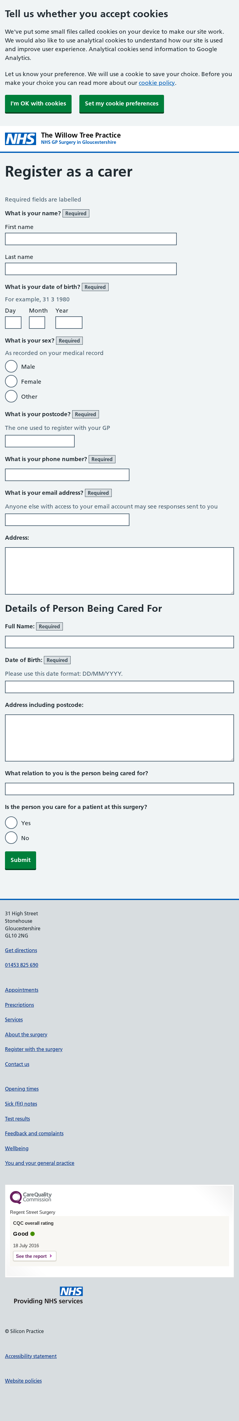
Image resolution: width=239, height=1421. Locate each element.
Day (10, 310)
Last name (19, 256)
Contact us (17, 1064)
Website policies (23, 1381)
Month (38, 310)
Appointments (21, 990)
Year (61, 310)
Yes (25, 823)
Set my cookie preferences (121, 103)
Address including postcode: (44, 704)
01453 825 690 (21, 965)
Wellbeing (17, 1148)
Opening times (22, 1089)
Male (28, 366)
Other (29, 396)
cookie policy (157, 82)
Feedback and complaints (34, 1133)
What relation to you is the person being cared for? (76, 773)
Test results (17, 1119)
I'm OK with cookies (38, 103)
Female (31, 381)
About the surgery (26, 1034)
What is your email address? (57, 492)
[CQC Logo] (31, 1202)
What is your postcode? (50, 414)
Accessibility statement (31, 1356)
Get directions (21, 950)
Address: (17, 537)
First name (19, 227)
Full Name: (32, 626)
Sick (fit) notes (21, 1104)
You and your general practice (39, 1163)
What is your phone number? (59, 459)
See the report (31, 1256)
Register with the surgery (34, 1049)
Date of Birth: (36, 660)
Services (14, 1019)
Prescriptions (19, 1005)
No (25, 838)
